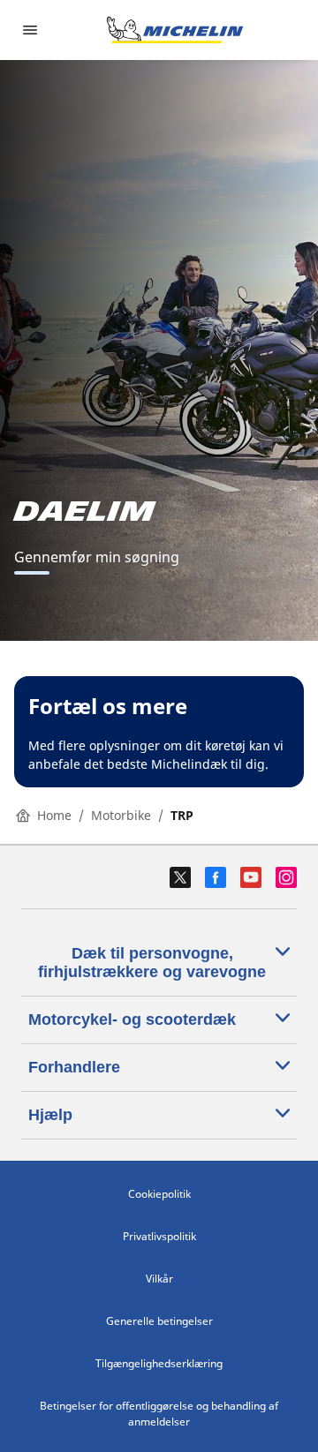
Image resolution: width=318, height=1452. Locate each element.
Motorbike (121, 815)
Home (54, 815)
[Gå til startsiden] (175, 30)
